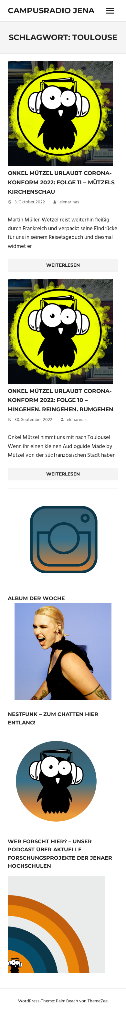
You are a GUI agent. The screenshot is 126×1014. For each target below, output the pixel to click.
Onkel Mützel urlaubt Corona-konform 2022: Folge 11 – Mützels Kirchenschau (61, 182)
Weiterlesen (63, 265)
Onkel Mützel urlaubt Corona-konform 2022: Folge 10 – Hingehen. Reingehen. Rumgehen (60, 400)
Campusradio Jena (51, 10)
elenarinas (69, 202)
